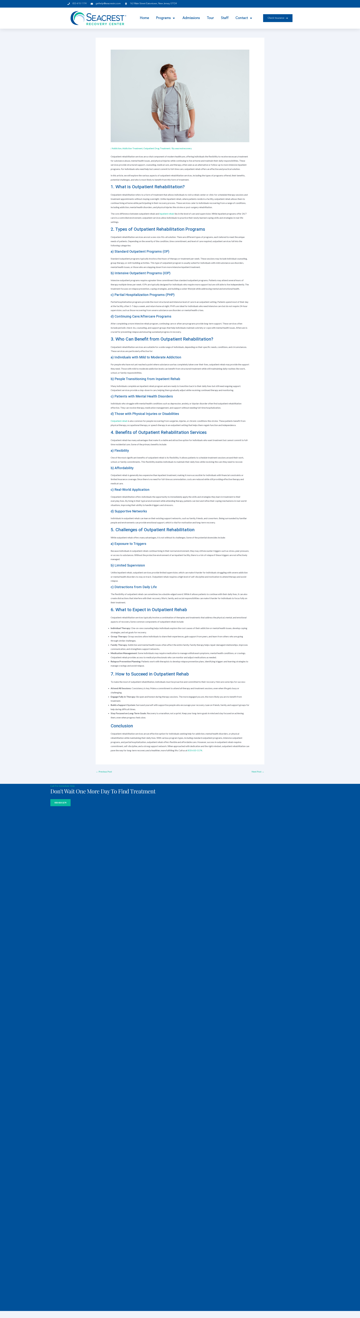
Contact (242, 18)
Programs (163, 18)
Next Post (258, 771)
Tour (210, 18)
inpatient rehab (166, 213)
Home (144, 18)
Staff (225, 18)
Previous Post (104, 771)
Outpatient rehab (119, 421)
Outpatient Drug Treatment (156, 148)
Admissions (191, 18)
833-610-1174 (195, 750)
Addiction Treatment (132, 148)
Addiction (117, 148)
